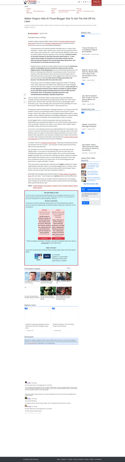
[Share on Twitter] (24, 98)
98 (82, 58)
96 (53, 308)
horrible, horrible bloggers (53, 43)
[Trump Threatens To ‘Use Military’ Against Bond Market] (91, 40)
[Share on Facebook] (24, 94)
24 (82, 132)
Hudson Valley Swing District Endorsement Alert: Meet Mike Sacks (92, 173)
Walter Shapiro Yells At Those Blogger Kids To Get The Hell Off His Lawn (59, 20)
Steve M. (84, 129)
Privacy (86, 459)
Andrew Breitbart (38, 186)
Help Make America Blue (90, 184)
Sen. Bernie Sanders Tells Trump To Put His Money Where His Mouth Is (90, 98)
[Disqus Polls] (51, 362)
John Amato (84, 153)
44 (25, 102)
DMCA (92, 459)
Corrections (98, 459)
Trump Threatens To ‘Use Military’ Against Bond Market (89, 50)
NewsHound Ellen (86, 54)
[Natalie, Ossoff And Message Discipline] (91, 117)
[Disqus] (51, 397)
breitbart (55, 186)
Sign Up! (85, 203)
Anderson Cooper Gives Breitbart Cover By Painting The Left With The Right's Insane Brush (37, 326)
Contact (70, 459)
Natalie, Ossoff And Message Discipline (89, 125)
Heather (84, 80)
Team (58, 459)
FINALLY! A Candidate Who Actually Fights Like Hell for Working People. (93, 179)
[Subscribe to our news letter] (88, 2)
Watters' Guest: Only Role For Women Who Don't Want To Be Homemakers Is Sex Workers (90, 73)
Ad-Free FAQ (44, 243)
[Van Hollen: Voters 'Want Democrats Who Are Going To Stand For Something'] (91, 137)
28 (82, 112)
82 (25, 308)
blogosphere (48, 186)
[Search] (90, 2)
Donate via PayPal (47, 256)
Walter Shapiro (37, 188)
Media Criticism (73, 186)
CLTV (38, 2)
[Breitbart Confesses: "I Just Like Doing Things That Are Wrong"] (65, 314)
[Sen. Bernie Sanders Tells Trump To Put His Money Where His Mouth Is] (91, 88)
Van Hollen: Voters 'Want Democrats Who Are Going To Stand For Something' (90, 147)
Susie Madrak (34, 33)
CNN (59, 186)
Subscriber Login (96, 4)
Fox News (65, 186)
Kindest (38, 259)
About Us (64, 459)
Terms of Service (32, 343)
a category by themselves (48, 143)
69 (82, 84)
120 (82, 36)
